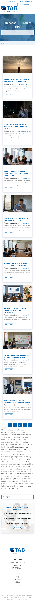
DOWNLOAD (17, 527)
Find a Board (12, 1)
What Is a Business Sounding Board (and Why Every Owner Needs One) (16, 173)
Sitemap (26, 599)
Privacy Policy (9, 599)
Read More (9, 94)
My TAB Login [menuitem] (17, 568)
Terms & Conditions (18, 599)
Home (3, 43)
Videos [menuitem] (17, 585)
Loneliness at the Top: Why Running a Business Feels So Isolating (15, 126)
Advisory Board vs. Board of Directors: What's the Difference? (15, 310)
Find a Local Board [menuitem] (17, 562)
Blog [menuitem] (17, 577)
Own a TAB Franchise (26, 1)
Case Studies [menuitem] (17, 579)
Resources (10, 43)
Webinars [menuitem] (17, 582)
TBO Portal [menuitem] (17, 565)
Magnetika (28, 597)
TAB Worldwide (24, 5)
